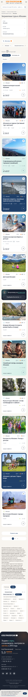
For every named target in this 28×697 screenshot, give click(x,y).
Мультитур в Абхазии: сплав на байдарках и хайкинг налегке (13, 402)
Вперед (17, 538)
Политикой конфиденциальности (8, 695)
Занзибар (12, 613)
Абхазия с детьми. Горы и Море (12, 477)
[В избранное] (23, 65)
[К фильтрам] (2, 46)
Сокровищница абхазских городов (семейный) (12, 162)
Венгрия (16, 606)
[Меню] (2, 2)
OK (25, 693)
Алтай (15, 599)
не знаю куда (21, 292)
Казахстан (19, 620)
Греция (19, 608)
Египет (6, 613)
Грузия (6, 611)
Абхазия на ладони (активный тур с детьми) (13, 124)
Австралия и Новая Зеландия (11, 596)
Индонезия (7, 615)
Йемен (5, 620)
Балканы (6, 601)
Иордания (14, 615)
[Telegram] (6, 673)
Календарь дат (15, 55)
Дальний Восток (14, 611)
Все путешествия (9, 594)
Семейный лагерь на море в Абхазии (13, 364)
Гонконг (13, 608)
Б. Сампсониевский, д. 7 (7, 659)
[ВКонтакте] (2, 673)
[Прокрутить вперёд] (25, 45)
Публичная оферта (14, 683)
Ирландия (6, 618)
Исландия (14, 618)
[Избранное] (26, 2)
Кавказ (11, 620)
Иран (21, 615)
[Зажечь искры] (25, 635)
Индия (19, 613)
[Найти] (25, 7)
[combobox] (13, 7)
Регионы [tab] (6, 587)
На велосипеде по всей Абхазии (11, 86)
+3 (8, 127)
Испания (21, 618)
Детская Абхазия (9, 277)
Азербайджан (7, 599)
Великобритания (8, 606)
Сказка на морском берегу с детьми (13, 238)
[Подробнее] (23, 95)
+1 (11, 203)
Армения (21, 599)
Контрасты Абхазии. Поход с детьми (13, 439)
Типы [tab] (12, 587)
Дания (22, 611)
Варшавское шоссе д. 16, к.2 (8, 666)
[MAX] (14, 673)
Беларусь (13, 601)
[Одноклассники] (10, 673)
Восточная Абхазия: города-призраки (13, 515)
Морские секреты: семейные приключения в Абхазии (13, 200)
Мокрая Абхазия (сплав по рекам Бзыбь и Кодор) (12, 326)
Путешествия (6, 55)
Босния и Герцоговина (9, 604)
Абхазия (8, 83)
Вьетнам (6, 608)
